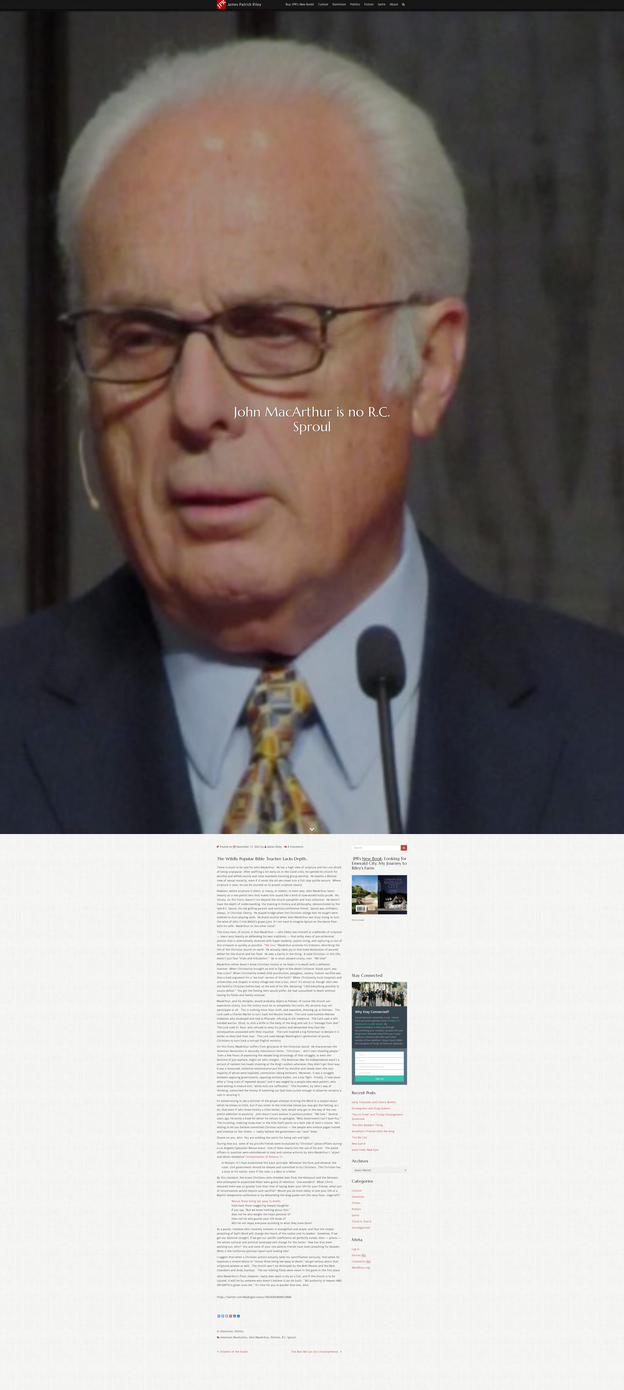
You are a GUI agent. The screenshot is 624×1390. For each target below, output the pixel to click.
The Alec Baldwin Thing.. (368, 1125)
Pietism (275, 1337)
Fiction (369, 4)
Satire (381, 4)
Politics (355, 4)
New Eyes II (358, 1143)
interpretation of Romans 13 (264, 1156)
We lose (270, 945)
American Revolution (233, 1337)
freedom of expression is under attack (377, 1022)
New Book (372, 858)
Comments (361, 1261)
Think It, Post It (361, 1221)
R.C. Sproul (289, 1337)
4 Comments (295, 846)
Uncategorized (361, 1227)
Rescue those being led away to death (256, 1201)
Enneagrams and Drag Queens (371, 1108)
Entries (359, 1255)
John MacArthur (259, 1337)
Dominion (339, 4)
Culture (323, 4)
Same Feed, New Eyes (365, 1149)
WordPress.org (361, 1267)
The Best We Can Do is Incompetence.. (315, 1351)
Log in (355, 1249)
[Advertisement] (379, 944)
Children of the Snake (234, 1351)
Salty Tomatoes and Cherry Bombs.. (374, 1102)
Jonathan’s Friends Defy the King (373, 1131)
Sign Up (379, 1078)
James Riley (274, 846)
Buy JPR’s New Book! (300, 4)
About (394, 4)
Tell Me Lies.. (360, 1137)
